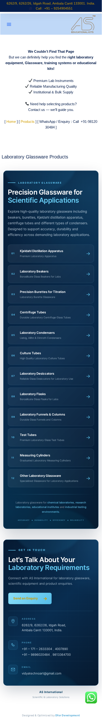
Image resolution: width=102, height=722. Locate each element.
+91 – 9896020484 (36, 654)
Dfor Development (67, 715)
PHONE (27, 642)
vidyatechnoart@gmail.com (41, 673)
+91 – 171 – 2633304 (37, 649)
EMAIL (26, 667)
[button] (9, 24)
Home (11, 122)
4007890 (61, 649)
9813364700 (62, 654)
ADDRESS (29, 618)
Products (28, 122)
